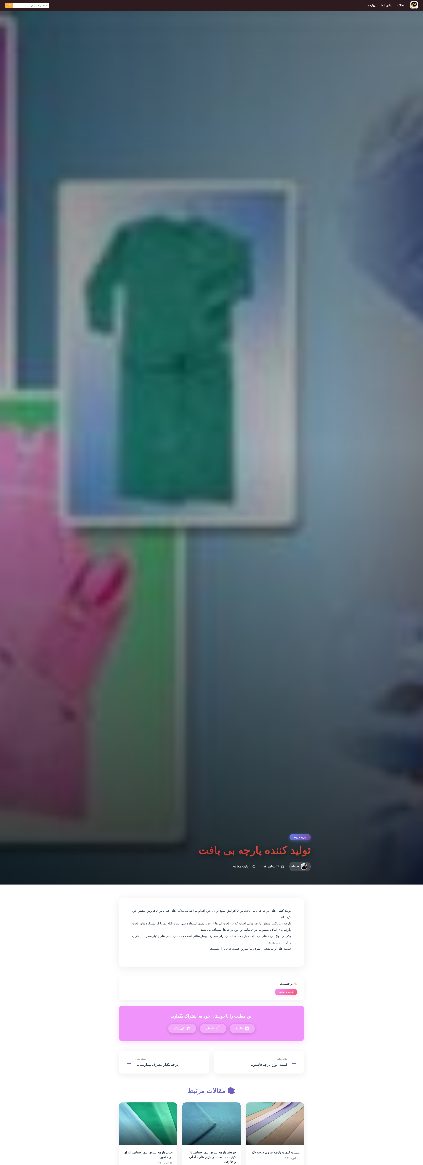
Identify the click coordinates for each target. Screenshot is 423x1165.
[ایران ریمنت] (414, 5)
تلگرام (239, 1028)
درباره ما (371, 5)
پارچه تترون (300, 837)
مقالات (400, 5)
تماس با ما (386, 5)
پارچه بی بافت (286, 992)
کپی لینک (179, 1028)
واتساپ (210, 1028)
